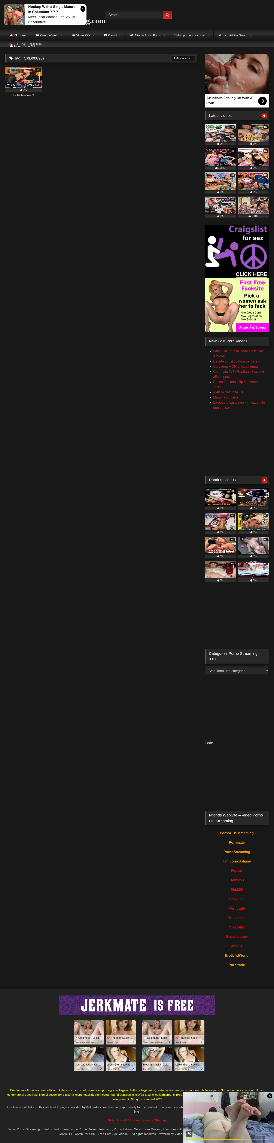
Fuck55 (237, 889)
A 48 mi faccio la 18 (228, 392)
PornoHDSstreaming (237, 833)
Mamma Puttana (225, 397)
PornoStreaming (236, 852)
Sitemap (160, 1120)
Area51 (237, 946)
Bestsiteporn (236, 937)
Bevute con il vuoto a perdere (235, 361)
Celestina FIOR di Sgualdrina (235, 366)
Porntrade (237, 908)
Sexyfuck (236, 899)
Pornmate (237, 842)
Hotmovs (236, 880)
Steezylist (237, 927)
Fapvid (236, 871)
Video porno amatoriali (189, 35)
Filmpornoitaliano (237, 861)
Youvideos (237, 918)
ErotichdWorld (237, 955)
